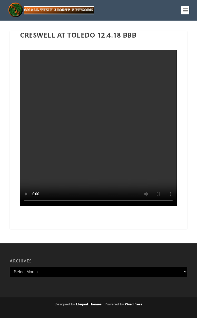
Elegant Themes (89, 304)
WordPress (133, 304)
